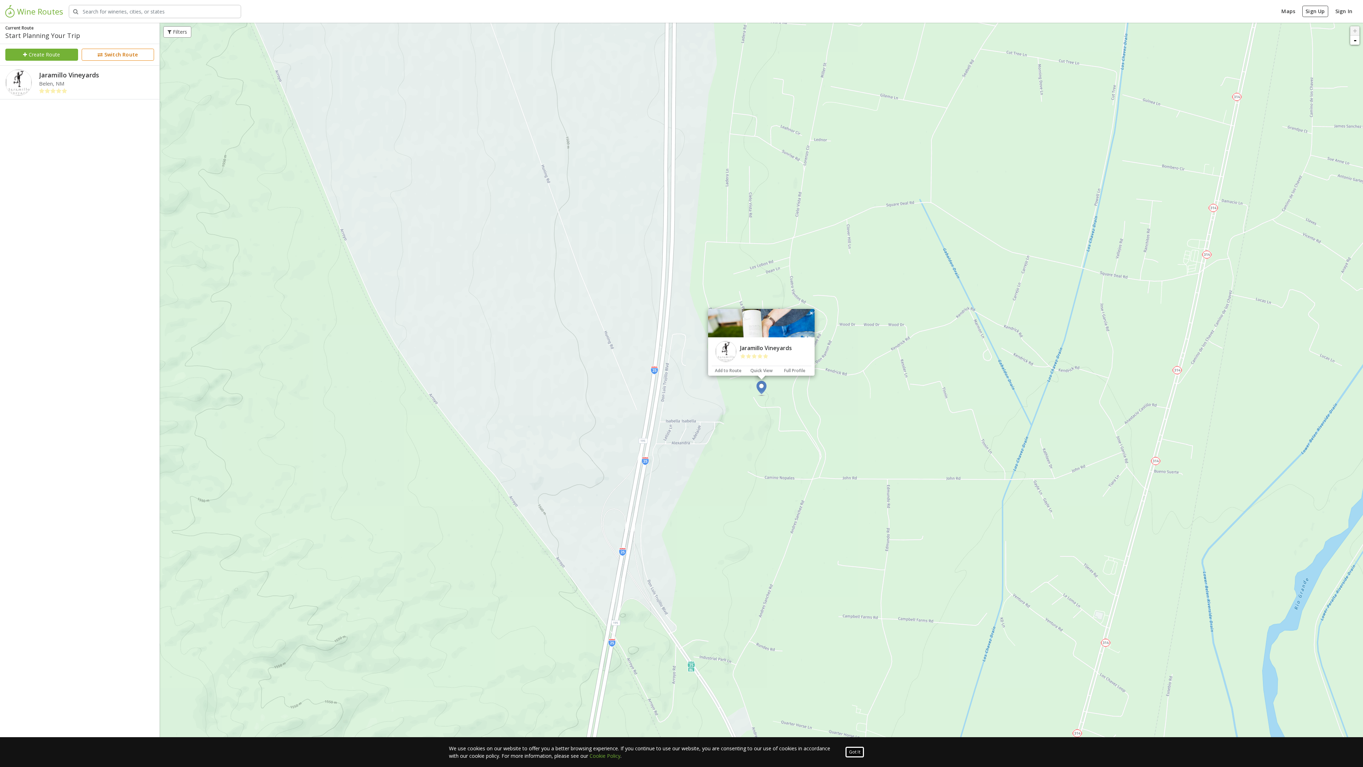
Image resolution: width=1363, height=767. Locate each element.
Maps (1288, 11)
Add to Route (728, 371)
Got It (854, 752)
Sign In (1343, 11)
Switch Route (120, 54)
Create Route (43, 54)
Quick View (761, 371)
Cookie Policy (605, 755)
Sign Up (1315, 11)
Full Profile (794, 371)
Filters (179, 31)
